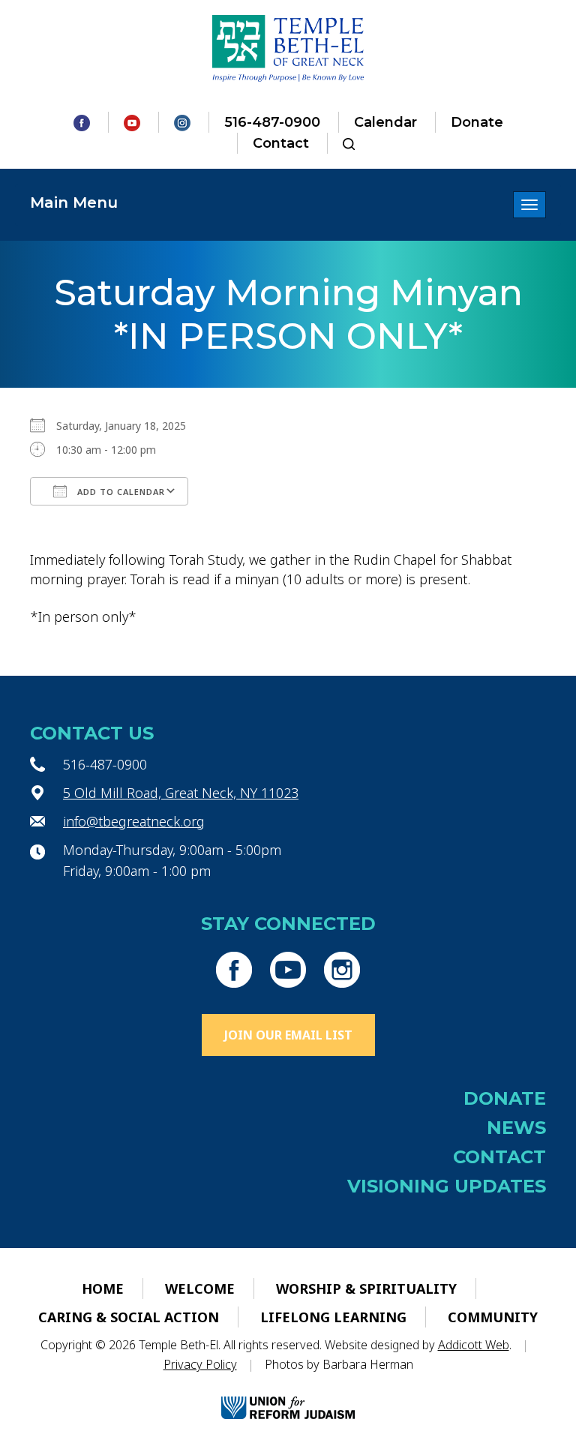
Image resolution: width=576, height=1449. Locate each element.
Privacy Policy (200, 1364)
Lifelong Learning (333, 1317)
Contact (281, 143)
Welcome (200, 1289)
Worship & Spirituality (366, 1289)
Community (493, 1317)
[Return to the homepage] (288, 48)
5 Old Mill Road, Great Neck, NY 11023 (180, 793)
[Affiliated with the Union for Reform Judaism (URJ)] (288, 1395)
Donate (477, 122)
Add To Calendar (119, 491)
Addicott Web (473, 1344)
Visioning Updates (446, 1186)
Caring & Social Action (128, 1317)
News (516, 1127)
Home (103, 1289)
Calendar (385, 122)
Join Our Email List (288, 1035)
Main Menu (74, 203)
